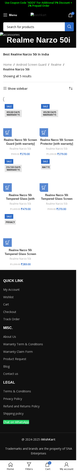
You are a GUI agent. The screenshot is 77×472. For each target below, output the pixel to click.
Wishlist (8, 297)
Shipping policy (13, 413)
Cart (6, 304)
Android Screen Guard (31, 65)
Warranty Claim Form (18, 352)
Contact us (10, 374)
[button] (7, 132)
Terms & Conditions (17, 391)
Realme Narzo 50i (20, 148)
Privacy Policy (12, 399)
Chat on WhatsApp (16, 422)
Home (7, 65)
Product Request (14, 359)
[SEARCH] (69, 26)
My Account (11, 289)
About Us (9, 337)
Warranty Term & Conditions (23, 344)
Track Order (11, 319)
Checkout (9, 312)
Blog (6, 366)
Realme (56, 65)
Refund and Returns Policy (21, 406)
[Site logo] (38, 15)
